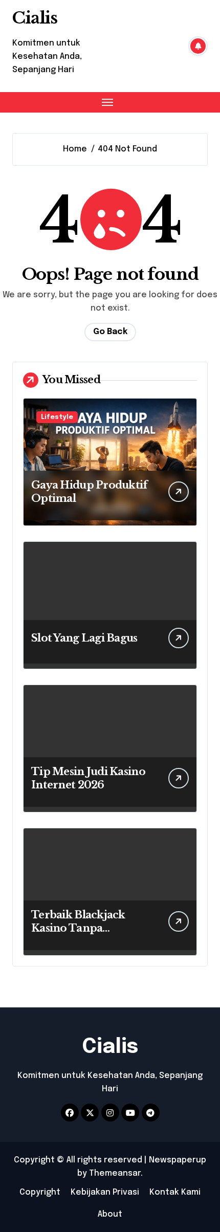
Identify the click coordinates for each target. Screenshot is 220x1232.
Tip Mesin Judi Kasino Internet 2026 (88, 778)
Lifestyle (57, 417)
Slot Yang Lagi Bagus (84, 638)
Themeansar (115, 1173)
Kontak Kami (175, 1192)
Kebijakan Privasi (105, 1192)
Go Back (110, 331)
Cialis (34, 18)
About (110, 1214)
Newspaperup (177, 1160)
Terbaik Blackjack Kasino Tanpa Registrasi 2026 (78, 928)
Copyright (39, 1192)
